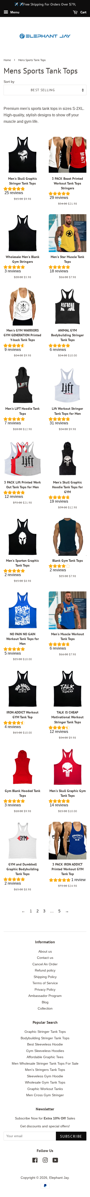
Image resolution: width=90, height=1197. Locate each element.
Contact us (45, 958)
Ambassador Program (45, 996)
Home (7, 60)
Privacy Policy (45, 989)
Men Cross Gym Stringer (45, 1095)
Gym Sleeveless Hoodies (45, 1051)
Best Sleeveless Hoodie (45, 1044)
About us (45, 951)
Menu (14, 12)
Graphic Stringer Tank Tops (45, 1032)
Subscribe (71, 1136)
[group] (23, 192)
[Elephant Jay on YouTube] (55, 1161)
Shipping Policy (45, 977)
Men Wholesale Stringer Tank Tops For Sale (45, 1063)
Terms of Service (45, 983)
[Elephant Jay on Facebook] (35, 1161)
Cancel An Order (45, 964)
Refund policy (45, 970)
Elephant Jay (59, 1178)
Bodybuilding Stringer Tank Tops (45, 1038)
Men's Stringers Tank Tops (45, 1070)
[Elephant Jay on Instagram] (45, 1161)
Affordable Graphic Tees (45, 1057)
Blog (45, 1002)
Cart (82, 12)
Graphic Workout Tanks (45, 1089)
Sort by (9, 82)
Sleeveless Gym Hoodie (45, 1076)
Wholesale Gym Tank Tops (45, 1082)
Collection (45, 1008)
